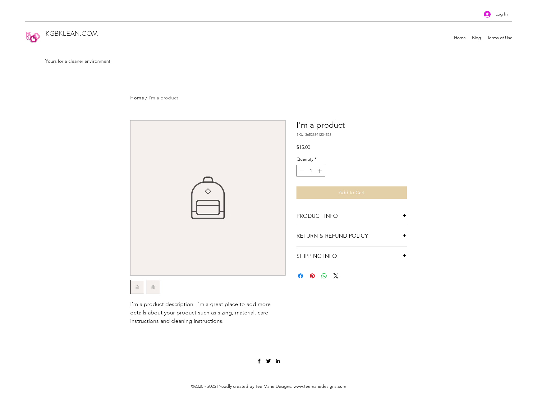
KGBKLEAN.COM (71, 33)
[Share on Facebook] (300, 276)
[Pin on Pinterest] (312, 276)
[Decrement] (301, 170)
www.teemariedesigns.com (320, 386)
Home (137, 98)
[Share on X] (336, 276)
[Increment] (320, 170)
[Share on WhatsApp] (324, 276)
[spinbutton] (310, 170)
